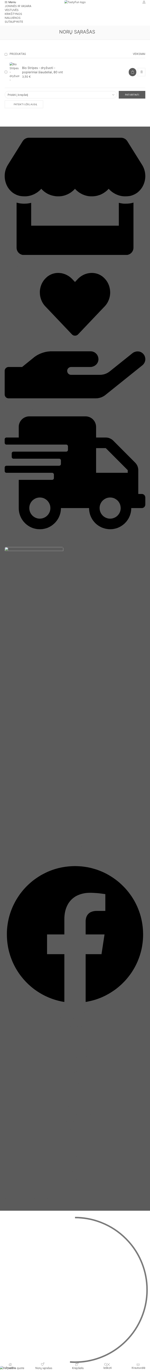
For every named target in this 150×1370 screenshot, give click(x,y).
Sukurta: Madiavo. (75, 1013)
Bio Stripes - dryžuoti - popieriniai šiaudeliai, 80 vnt (42, 70)
